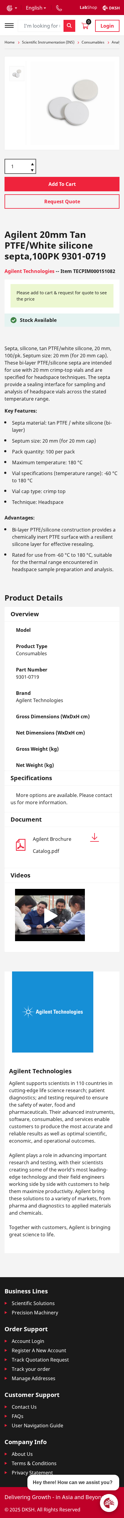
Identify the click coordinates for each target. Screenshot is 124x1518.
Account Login (28, 1341)
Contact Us (24, 1407)
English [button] (34, 8)
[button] (12, 7)
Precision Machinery (35, 1312)
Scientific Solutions (33, 1303)
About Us (22, 1454)
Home (10, 42)
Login (107, 26)
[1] (32, 171)
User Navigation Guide (37, 1425)
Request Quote (62, 201)
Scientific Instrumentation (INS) (48, 42)
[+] (32, 164)
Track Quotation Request (40, 1359)
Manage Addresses (33, 1378)
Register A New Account (39, 1350)
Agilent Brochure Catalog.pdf (52, 845)
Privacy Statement (32, 1472)
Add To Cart (62, 184)
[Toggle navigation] (11, 25)
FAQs (17, 1416)
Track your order (31, 1369)
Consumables (93, 42)
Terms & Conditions (34, 1463)
